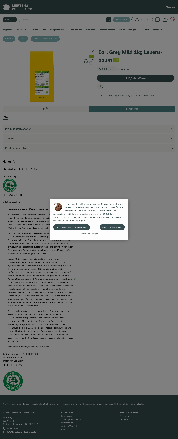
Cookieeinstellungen (89, 233)
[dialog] (89, 219)
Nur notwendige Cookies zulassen (71, 227)
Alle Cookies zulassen (112, 227)
